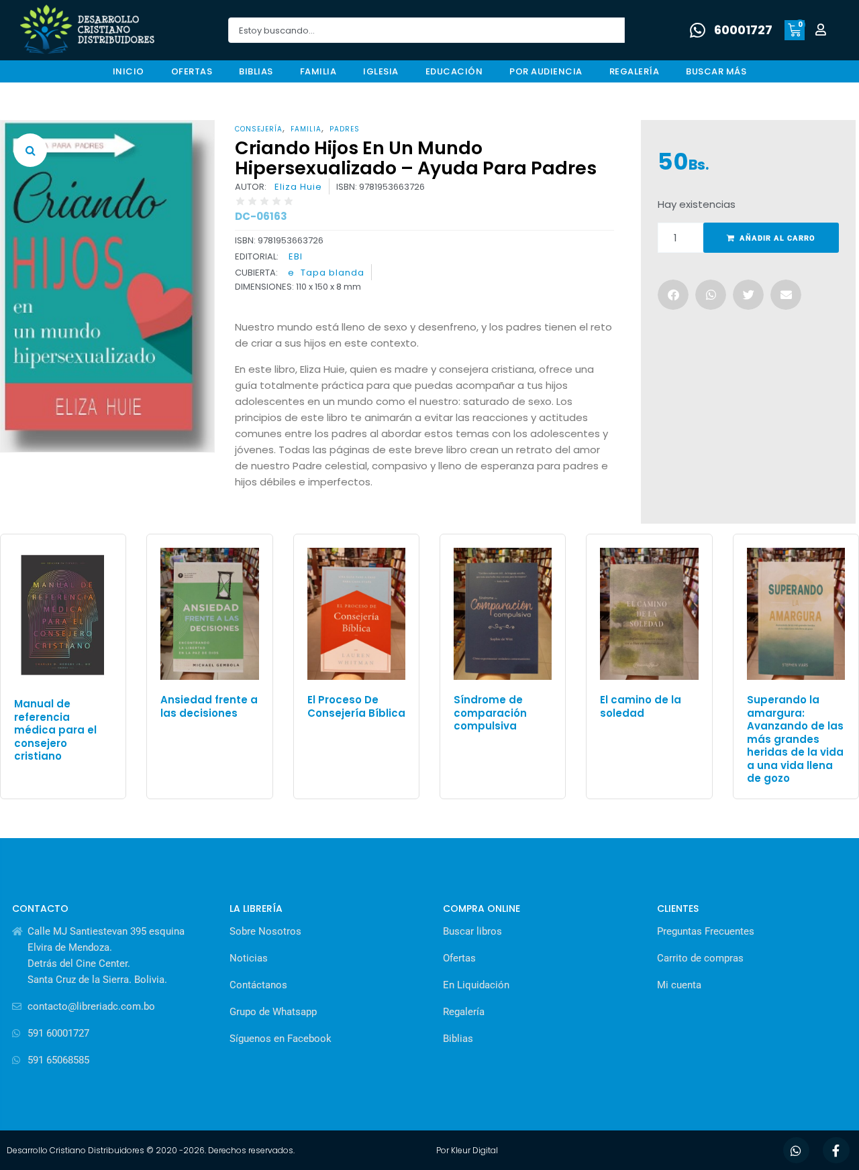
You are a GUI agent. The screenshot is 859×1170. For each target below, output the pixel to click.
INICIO (128, 71)
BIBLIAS (256, 71)
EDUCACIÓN (454, 71)
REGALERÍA (634, 71)
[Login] (822, 30)
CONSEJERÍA (259, 129)
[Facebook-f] (836, 1150)
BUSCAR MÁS (716, 71)
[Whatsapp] (796, 1150)
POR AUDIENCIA (546, 71)
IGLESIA (381, 71)
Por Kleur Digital (467, 1150)
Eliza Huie (298, 187)
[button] (30, 150)
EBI (296, 256)
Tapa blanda (332, 273)
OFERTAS (192, 71)
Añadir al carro (777, 238)
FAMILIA (318, 71)
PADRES (345, 129)
